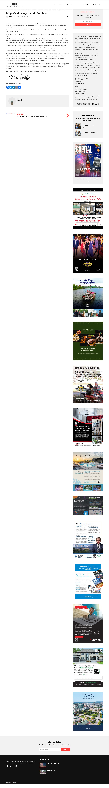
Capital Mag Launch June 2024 (90, 132)
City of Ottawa (15, 10)
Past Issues (70, 4)
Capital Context (51, 770)
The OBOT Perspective (53, 763)
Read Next (20, 114)
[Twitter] (10, 766)
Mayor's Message (55, 10)
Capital (10, 16)
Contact (95, 4)
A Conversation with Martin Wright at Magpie (32, 116)
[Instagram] (16, 766)
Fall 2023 (33, 10)
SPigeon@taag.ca (83, 75)
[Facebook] (7, 766)
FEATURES (45, 10)
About (76, 4)
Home (55, 4)
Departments (25, 10)
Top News (64, 10)
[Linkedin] (13, 766)
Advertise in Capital (86, 4)
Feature (61, 4)
